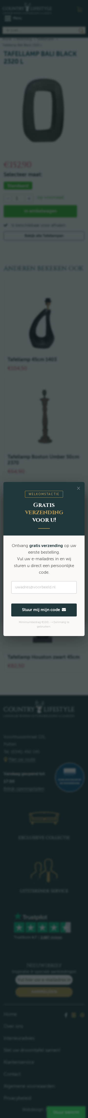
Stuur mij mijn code (42, 609)
